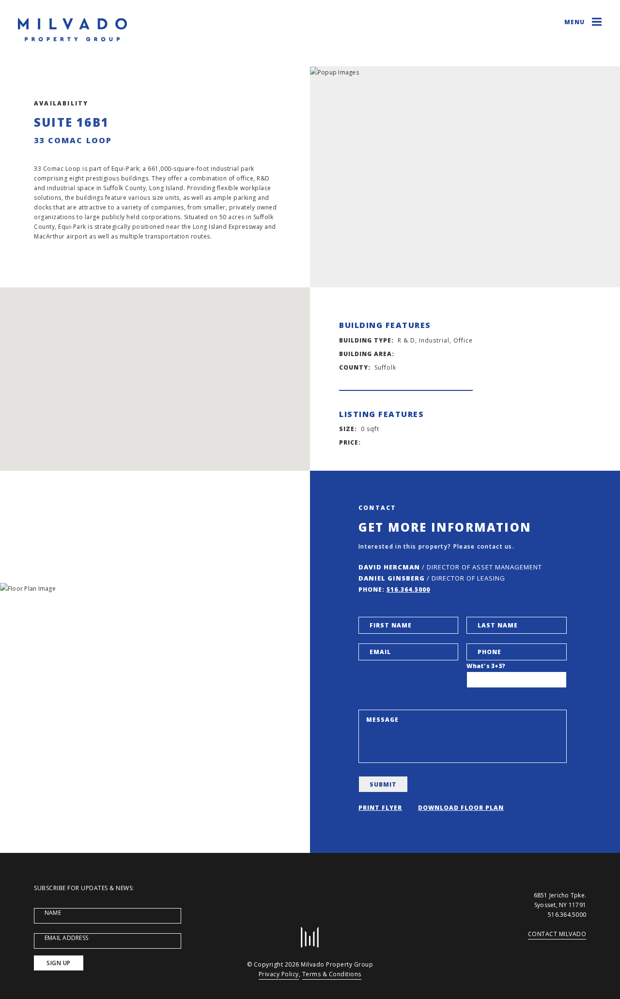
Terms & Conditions (331, 974)
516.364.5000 (408, 589)
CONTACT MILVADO (557, 934)
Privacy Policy (279, 974)
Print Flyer (380, 808)
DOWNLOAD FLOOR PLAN (461, 808)
